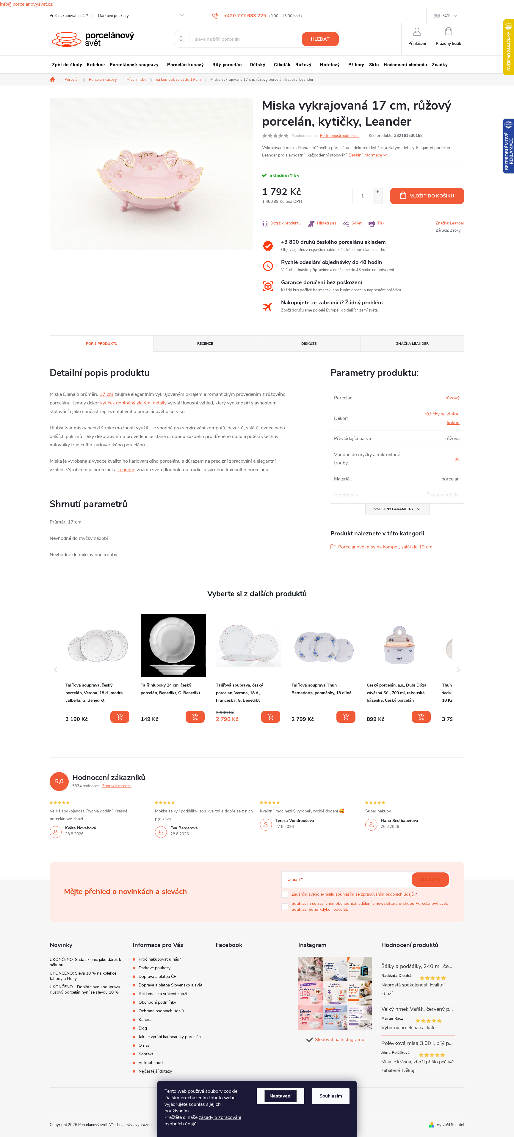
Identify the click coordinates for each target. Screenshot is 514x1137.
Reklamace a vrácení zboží (163, 994)
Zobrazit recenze (116, 786)
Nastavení (280, 1096)
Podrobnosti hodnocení (339, 135)
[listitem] (98, 668)
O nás (144, 1045)
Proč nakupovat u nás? (69, 15)
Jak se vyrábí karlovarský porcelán (170, 1037)
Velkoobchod (151, 1062)
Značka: (450, 223)
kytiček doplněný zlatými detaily (133, 403)
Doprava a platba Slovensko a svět (170, 985)
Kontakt (146, 1054)
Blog (143, 1028)
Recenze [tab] (205, 343)
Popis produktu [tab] (101, 343)
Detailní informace (365, 155)
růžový (452, 398)
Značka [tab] (412, 343)
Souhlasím (330, 1096)
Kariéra (145, 1019)
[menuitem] (67, 65)
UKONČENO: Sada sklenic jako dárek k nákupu (85, 962)
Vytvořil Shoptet (450, 1124)
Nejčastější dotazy (155, 1071)
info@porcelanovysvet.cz (26, 4)
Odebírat (430, 879)
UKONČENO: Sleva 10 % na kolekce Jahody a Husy (83, 975)
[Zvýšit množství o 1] (378, 192)
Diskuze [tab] (308, 343)
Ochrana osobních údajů (161, 1011)
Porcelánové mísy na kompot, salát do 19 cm (385, 547)
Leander (125, 469)
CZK (447, 15)
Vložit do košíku (432, 196)
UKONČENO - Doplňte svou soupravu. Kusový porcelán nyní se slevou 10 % (85, 989)
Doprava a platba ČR (158, 976)
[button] (56, 669)
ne (457, 459)
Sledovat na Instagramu (339, 1039)
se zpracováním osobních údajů (384, 894)
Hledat (320, 39)
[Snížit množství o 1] (378, 200)
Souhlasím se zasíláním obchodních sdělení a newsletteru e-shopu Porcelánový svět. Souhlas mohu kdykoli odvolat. (370, 906)
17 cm (106, 394)
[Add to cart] (119, 717)
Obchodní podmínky (157, 1002)
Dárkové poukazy (113, 15)
